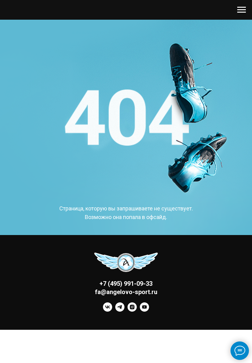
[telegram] (119, 310)
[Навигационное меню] (241, 10)
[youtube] (144, 310)
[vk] (107, 310)
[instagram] (132, 310)
